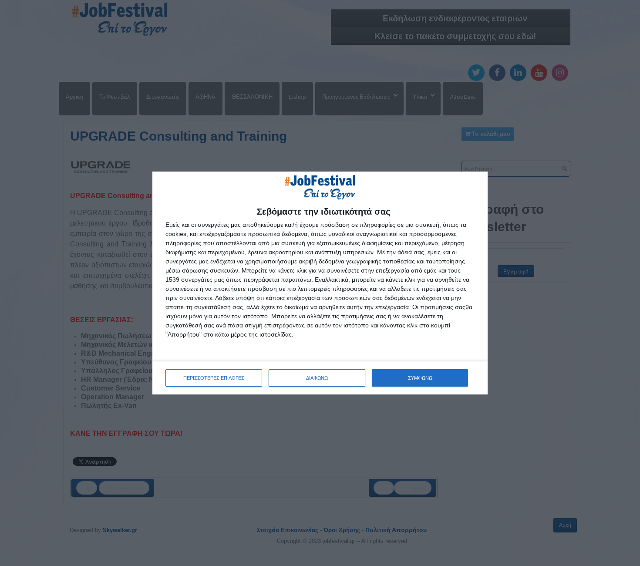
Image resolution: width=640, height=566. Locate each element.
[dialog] (320, 283)
